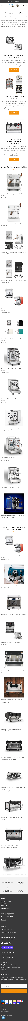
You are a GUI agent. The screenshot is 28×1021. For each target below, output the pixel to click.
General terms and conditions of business (16, 1007)
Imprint (3, 1007)
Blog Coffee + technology (8, 965)
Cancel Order (5, 962)
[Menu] (1, 5)
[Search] (5, 5)
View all (14, 169)
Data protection (5, 1011)
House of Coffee (8, 1015)
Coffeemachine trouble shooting (10, 967)
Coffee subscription (7, 957)
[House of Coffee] (14, 5)
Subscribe (14, 991)
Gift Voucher (4, 960)
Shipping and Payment (6, 1009)
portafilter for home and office (14, 167)
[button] (3, 1017)
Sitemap (3, 970)
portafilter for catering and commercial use (14, 528)
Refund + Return (17, 1009)
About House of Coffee (8, 955)
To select (14, 70)
